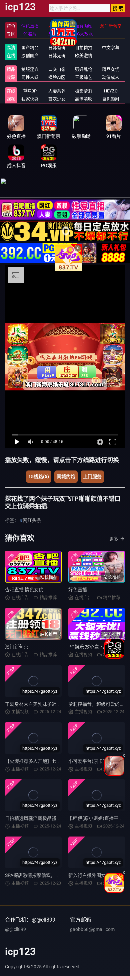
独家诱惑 (30, 98)
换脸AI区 (56, 77)
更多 (113, 539)
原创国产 (30, 55)
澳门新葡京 (16, 646)
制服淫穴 (30, 69)
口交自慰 (57, 69)
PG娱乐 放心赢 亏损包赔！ (95, 646)
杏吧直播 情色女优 (24, 589)
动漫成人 (110, 77)
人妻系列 (57, 90)
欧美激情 (83, 55)
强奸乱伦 (83, 69)
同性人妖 (30, 77)
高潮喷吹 (83, 98)
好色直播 (77, 589)
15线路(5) (38, 476)
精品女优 (110, 69)
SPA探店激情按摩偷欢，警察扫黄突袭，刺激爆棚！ (58, 875)
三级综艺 (83, 77)
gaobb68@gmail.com (92, 929)
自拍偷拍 (83, 47)
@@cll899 (15, 929)
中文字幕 (110, 47)
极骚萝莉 (83, 90)
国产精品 (30, 47)
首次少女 (57, 98)
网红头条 (32, 520)
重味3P (30, 90)
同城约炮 (66, 476)
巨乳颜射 (110, 98)
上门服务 (92, 476)
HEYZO (111, 90)
